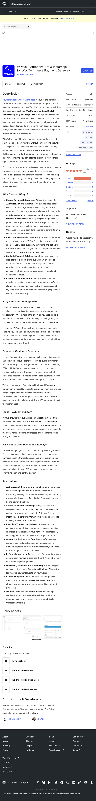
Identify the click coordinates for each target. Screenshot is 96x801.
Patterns (30, 750)
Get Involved (79, 736)
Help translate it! (67, 18)
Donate (77, 745)
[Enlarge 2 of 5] (38, 619)
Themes (29, 741)
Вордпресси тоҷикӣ (18, 782)
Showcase (31, 736)
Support (90, 84)
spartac (40, 719)
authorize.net (87, 132)
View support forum (75, 224)
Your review (71, 200)
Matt (6, 762)
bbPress (7, 767)
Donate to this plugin (75, 247)
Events (76, 741)
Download (87, 71)
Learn (51, 736)
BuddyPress (9, 771)
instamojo (84, 142)
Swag (76, 750)
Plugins (29, 745)
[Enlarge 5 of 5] (58, 627)
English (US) (89, 126)
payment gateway (85, 147)
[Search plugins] (29, 26)
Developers (54, 745)
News (5, 741)
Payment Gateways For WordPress (18, 100)
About (5, 736)
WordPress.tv (56, 750)
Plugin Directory (9, 11)
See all (91, 200)
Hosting (6, 745)
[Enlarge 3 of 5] (38, 629)
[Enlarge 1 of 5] (17, 619)
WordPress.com (11, 758)
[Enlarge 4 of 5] (58, 619)
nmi (91, 142)
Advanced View (73, 154)
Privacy (5, 750)
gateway (89, 137)
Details (8, 84)
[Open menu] (92, 3)
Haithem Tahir (26, 74)
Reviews (21, 84)
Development (37, 84)
